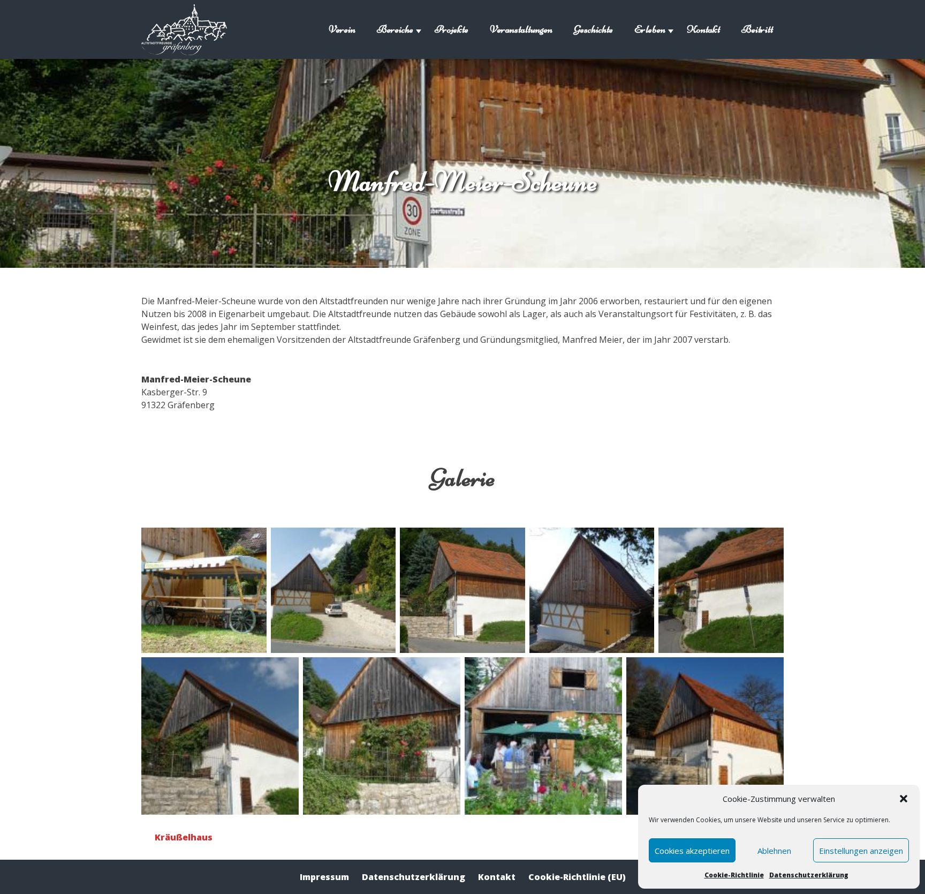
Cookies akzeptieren (692, 850)
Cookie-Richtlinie (734, 875)
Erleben (649, 29)
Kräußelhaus (184, 837)
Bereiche (395, 29)
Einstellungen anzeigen (861, 850)
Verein (342, 29)
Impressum (324, 877)
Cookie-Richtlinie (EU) (577, 877)
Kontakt (703, 29)
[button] (903, 798)
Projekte (451, 29)
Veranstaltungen (521, 29)
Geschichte (593, 29)
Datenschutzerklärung (808, 875)
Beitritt (757, 29)
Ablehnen (774, 850)
